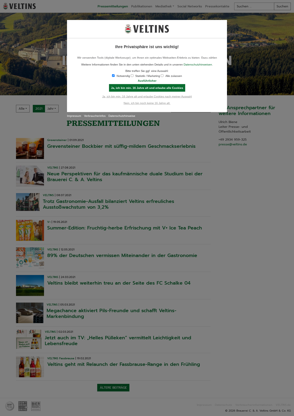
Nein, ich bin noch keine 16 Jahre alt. (147, 103)
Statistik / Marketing (147, 75)
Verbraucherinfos (95, 115)
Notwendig (123, 75)
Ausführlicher (147, 80)
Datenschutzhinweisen (198, 64)
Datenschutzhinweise (121, 115)
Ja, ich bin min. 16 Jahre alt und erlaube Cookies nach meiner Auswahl (147, 96)
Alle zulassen (173, 75)
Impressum (74, 115)
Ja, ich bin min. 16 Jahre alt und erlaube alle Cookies (147, 87)
